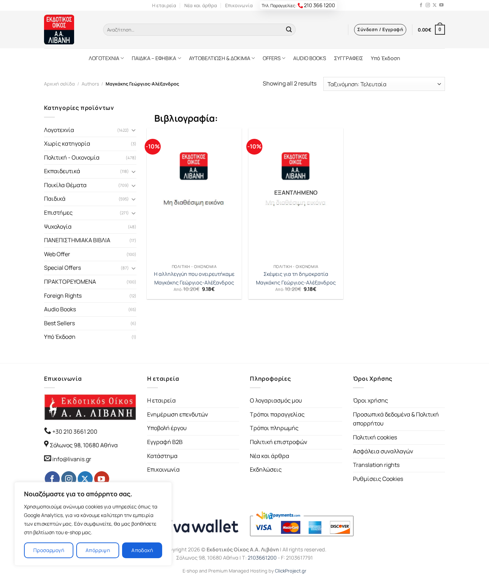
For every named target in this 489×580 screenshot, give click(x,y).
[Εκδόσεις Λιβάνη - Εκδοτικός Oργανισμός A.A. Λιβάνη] (68, 29)
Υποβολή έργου (167, 428)
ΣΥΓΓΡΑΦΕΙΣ (348, 58)
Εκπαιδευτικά (62, 171)
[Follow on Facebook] (421, 5)
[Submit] (289, 30)
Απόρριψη (98, 550)
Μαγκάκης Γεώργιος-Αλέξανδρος (194, 282)
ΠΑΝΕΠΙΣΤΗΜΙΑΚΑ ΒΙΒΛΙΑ (77, 240)
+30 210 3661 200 (74, 431)
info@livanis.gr (71, 459)
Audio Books (60, 309)
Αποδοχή (142, 550)
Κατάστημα (162, 456)
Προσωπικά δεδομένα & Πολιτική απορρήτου (396, 419)
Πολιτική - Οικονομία (72, 157)
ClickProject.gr (290, 570)
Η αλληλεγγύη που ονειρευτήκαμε (194, 274)
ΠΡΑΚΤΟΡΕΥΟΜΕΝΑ (70, 282)
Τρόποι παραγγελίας (277, 414)
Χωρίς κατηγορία (67, 143)
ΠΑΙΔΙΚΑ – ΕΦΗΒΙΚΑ (154, 58)
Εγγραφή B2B (165, 442)
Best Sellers (59, 323)
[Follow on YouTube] (441, 5)
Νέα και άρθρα (200, 5)
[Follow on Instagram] (428, 5)
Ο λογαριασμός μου (276, 400)
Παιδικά (55, 199)
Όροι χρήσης (370, 400)
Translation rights (376, 465)
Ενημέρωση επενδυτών (177, 414)
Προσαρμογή (48, 550)
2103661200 (262, 557)
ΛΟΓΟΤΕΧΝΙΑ (104, 58)
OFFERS (272, 58)
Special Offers (62, 268)
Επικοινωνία (239, 5)
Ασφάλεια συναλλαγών (383, 451)
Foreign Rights (63, 295)
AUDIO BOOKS (309, 58)
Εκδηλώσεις (266, 469)
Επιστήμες (58, 212)
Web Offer (57, 254)
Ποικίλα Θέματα (65, 185)
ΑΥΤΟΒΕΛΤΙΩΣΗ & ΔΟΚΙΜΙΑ (219, 58)
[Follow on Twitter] (434, 5)
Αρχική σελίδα (59, 84)
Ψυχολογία (58, 226)
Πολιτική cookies (375, 437)
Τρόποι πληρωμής (274, 428)
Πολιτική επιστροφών (278, 442)
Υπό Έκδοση (385, 58)
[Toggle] (133, 130)
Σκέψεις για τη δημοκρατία (295, 274)
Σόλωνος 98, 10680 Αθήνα (84, 445)
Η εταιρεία (164, 5)
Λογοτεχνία (59, 130)
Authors (90, 84)
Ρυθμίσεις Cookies (378, 479)
